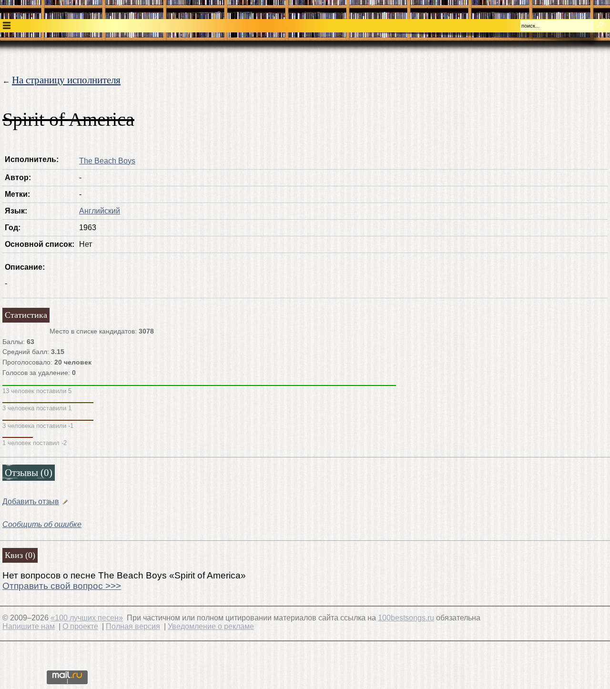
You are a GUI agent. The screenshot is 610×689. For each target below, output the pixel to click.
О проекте (80, 626)
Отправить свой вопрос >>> (61, 586)
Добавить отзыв (30, 501)
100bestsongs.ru (406, 618)
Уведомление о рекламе (211, 626)
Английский (99, 211)
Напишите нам (28, 626)
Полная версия (133, 626)
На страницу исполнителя (66, 79)
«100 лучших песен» (87, 618)
